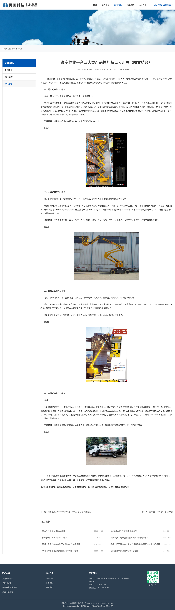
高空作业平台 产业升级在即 (161, 512)
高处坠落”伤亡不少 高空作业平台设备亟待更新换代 (69, 512)
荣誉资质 (49, 583)
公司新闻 (8, 70)
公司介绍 (49, 578)
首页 (4, 48)
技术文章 (19, 48)
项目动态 (8, 77)
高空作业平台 (7, 591)
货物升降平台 (7, 578)
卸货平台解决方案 (9, 587)
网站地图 (109, 606)
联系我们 (49, 587)
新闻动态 (11, 48)
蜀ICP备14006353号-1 (71, 606)
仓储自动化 (6, 583)
